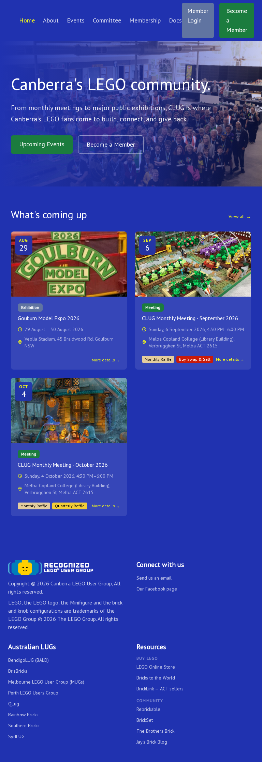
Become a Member (236, 20)
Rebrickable (148, 709)
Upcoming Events (41, 144)
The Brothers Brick (155, 731)
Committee (107, 20)
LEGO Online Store (155, 667)
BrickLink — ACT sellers (160, 689)
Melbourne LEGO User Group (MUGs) (46, 682)
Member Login (197, 15)
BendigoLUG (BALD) (28, 660)
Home (27, 20)
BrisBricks (17, 671)
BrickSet (144, 720)
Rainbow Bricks (23, 715)
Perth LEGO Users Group (33, 693)
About (51, 20)
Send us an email (154, 578)
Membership (145, 20)
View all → (240, 216)
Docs (175, 20)
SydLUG (16, 736)
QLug (13, 704)
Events (76, 20)
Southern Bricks (24, 725)
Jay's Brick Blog (151, 742)
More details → (106, 359)
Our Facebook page (156, 589)
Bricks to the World (155, 678)
